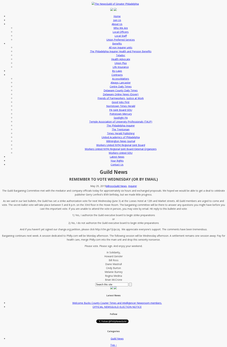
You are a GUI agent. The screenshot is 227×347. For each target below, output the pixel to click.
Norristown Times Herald (120, 106)
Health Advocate (120, 59)
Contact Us (117, 164)
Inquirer (132, 186)
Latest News (117, 156)
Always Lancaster (121, 82)
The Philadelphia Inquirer (121, 125)
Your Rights (117, 160)
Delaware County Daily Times (121, 90)
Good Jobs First (120, 102)
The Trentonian (120, 129)
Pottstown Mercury (121, 113)
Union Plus (121, 63)
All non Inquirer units (120, 47)
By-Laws (117, 71)
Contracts (117, 74)
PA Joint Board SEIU (120, 110)
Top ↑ (113, 345)
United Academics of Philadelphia (121, 137)
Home (117, 16)
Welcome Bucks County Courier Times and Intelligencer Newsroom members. (117, 303)
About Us (117, 24)
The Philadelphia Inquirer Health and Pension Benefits (120, 51)
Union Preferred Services (120, 39)
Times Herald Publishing (120, 133)
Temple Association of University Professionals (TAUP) (120, 121)
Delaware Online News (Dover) (121, 94)
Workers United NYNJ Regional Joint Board (120, 145)
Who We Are (121, 28)
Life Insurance (121, 67)
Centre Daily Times (121, 86)
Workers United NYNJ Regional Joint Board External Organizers (121, 149)
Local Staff (121, 35)
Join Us (117, 20)
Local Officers (121, 32)
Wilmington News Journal (120, 141)
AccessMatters (120, 78)
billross (110, 186)
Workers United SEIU (120, 153)
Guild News (120, 186)
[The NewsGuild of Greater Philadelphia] (116, 3)
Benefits (117, 43)
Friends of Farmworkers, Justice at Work (121, 98)
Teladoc (120, 55)
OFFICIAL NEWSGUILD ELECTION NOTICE (117, 307)
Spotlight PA (121, 117)
